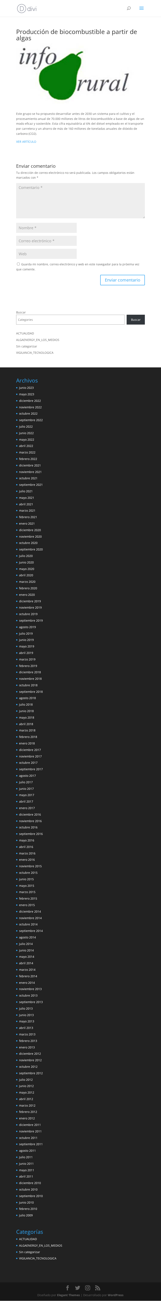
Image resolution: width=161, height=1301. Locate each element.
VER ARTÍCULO (26, 142)
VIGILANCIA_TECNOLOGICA (34, 353)
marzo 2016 (27, 853)
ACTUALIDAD (25, 333)
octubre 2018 (28, 685)
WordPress (115, 1295)
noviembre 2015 (30, 866)
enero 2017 (27, 808)
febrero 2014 (28, 976)
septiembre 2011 (31, 1144)
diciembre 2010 (30, 1183)
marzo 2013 (27, 1034)
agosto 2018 (27, 698)
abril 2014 (26, 963)
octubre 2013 (28, 995)
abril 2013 (26, 1028)
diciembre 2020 (30, 530)
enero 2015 (27, 905)
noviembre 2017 (30, 756)
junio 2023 (26, 388)
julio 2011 (26, 1157)
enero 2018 (27, 743)
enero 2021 (27, 523)
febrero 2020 (28, 588)
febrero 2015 (28, 898)
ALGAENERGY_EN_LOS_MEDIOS (37, 340)
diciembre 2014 (30, 911)
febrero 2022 (28, 459)
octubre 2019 (28, 614)
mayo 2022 (26, 440)
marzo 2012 (27, 1105)
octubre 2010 (28, 1189)
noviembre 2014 (30, 918)
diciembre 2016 (30, 814)
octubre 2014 (28, 924)
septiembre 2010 (31, 1196)
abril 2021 (26, 504)
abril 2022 (26, 446)
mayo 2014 (26, 957)
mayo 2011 (26, 1170)
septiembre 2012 (31, 1073)
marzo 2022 (27, 452)
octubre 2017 (28, 763)
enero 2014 (27, 983)
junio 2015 (26, 879)
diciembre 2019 (30, 601)
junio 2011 (26, 1164)
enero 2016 (27, 860)
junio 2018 (26, 711)
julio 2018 (26, 704)
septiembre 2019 (31, 620)
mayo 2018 (26, 717)
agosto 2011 (27, 1151)
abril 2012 (26, 1099)
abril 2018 (26, 724)
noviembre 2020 (30, 536)
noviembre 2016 (30, 821)
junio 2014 (26, 950)
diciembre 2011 (30, 1125)
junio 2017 (26, 789)
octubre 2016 (28, 827)
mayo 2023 (26, 394)
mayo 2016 (26, 840)
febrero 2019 (28, 666)
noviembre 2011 (30, 1131)
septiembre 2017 (31, 769)
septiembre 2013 (31, 1002)
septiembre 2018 (31, 692)
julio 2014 (26, 944)
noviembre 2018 (30, 679)
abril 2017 (26, 801)
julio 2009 (26, 1215)
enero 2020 (27, 595)
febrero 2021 (28, 517)
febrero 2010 (28, 1209)
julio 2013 (26, 1008)
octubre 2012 (28, 1067)
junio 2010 (26, 1202)
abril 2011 (26, 1176)
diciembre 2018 (30, 672)
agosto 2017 (27, 776)
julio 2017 (26, 782)
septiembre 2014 (31, 931)
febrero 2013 (28, 1041)
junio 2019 (26, 640)
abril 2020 (26, 575)
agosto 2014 (27, 937)
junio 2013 (26, 1015)
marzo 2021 (27, 510)
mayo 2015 (26, 886)
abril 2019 (26, 653)
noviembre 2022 (30, 407)
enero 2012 (27, 1118)
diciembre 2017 (30, 750)
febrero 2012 (28, 1112)
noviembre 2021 (30, 472)
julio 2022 (26, 426)
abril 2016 (26, 847)
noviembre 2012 (30, 1060)
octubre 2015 (28, 873)
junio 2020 (26, 562)
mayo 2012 (26, 1092)
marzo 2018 (27, 730)
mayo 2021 (26, 498)
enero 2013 (27, 1047)
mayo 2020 (26, 569)
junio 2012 (26, 1086)
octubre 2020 (28, 543)
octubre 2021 (28, 478)
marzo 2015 (27, 892)
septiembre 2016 (31, 834)
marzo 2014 (27, 970)
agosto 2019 (27, 627)
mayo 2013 (26, 1021)
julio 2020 (26, 556)
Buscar (21, 312)
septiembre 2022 (31, 420)
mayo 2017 (26, 795)
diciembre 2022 (30, 401)
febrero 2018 (28, 737)
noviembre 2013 (30, 989)
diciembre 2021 (30, 465)
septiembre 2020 (31, 549)
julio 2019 (26, 633)
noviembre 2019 (30, 607)
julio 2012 (26, 1080)
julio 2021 (26, 491)
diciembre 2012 (30, 1054)
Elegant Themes (68, 1295)
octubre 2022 (28, 413)
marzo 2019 (27, 659)
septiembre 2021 (31, 485)
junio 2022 (26, 433)
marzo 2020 (27, 582)
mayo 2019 (26, 646)
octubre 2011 (28, 1138)
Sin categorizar (26, 346)
